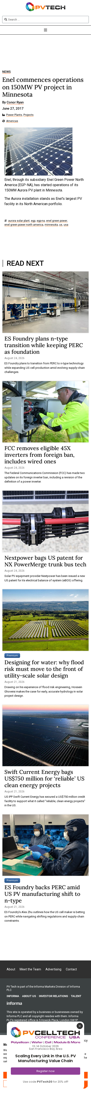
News (6, 71)
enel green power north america (23, 224)
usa (66, 224)
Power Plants (14, 115)
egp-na (41, 220)
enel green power (56, 220)
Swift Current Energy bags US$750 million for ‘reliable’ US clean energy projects (44, 778)
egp (33, 220)
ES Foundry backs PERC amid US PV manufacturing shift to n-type (42, 894)
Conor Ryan (15, 102)
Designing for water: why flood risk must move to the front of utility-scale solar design (44, 669)
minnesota (51, 224)
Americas (12, 121)
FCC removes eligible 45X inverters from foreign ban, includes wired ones (39, 455)
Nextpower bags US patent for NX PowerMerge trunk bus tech (45, 561)
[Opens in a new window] (14, 1003)
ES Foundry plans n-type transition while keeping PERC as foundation (43, 345)
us (60, 224)
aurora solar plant (19, 220)
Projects (28, 115)
